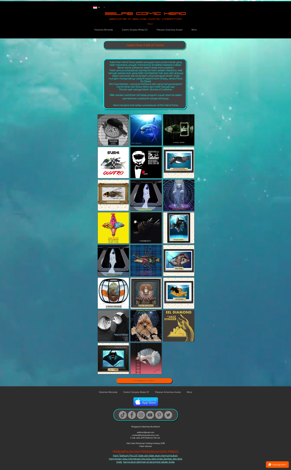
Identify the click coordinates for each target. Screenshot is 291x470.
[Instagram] (141, 415)
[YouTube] (150, 415)
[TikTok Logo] (123, 415)
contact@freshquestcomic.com (145, 435)
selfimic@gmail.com (145, 432)
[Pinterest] (159, 415)
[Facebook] (132, 415)
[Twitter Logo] (168, 415)
